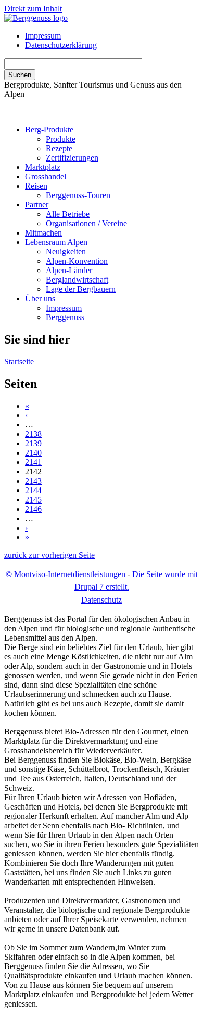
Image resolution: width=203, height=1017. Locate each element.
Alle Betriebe (68, 214)
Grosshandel (45, 176)
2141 (33, 462)
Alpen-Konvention (77, 260)
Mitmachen (43, 232)
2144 (33, 490)
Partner (36, 204)
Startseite (19, 361)
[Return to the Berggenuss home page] (36, 18)
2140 (33, 452)
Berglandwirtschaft (77, 279)
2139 (33, 443)
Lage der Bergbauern (81, 289)
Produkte (60, 138)
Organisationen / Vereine (86, 223)
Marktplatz (42, 167)
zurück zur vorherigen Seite (49, 554)
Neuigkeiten (66, 251)
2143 (33, 480)
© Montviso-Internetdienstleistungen (65, 574)
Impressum (43, 35)
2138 (33, 434)
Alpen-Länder (69, 270)
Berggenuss (65, 317)
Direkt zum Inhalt (33, 8)
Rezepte (59, 148)
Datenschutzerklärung (61, 45)
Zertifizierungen (72, 157)
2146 (33, 509)
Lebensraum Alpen (56, 242)
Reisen (36, 185)
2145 (33, 499)
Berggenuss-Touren (78, 195)
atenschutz (101, 599)
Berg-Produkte (49, 129)
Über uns (40, 298)
